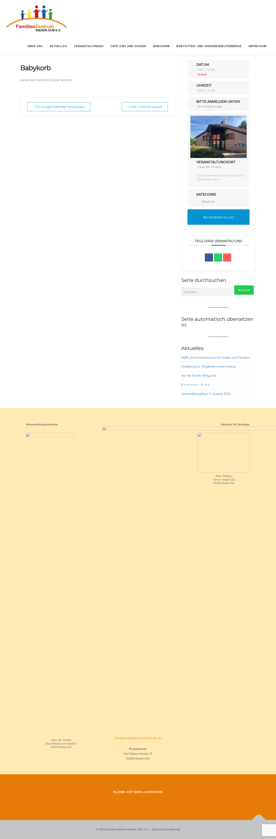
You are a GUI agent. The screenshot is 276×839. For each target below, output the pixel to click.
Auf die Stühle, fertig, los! (198, 375)
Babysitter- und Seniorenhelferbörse (209, 46)
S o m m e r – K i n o (195, 385)
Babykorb (161, 46)
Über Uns (35, 46)
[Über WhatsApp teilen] (218, 257)
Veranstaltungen (88, 46)
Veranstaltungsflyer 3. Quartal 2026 (205, 394)
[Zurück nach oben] (259, 820)
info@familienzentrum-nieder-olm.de (138, 738)
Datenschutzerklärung (166, 829)
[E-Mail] (227, 257)
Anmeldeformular (209, 106)
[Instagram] (138, 801)
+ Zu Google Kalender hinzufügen (59, 107)
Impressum (258, 46)
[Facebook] (127, 801)
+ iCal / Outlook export (145, 107)
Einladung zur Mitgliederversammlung (208, 366)
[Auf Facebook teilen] (209, 257)
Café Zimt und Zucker (128, 46)
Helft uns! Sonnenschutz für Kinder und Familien (215, 357)
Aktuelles (58, 46)
